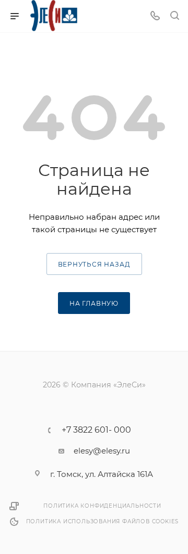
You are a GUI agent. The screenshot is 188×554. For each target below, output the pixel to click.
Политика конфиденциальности (102, 505)
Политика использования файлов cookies (102, 521)
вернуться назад (94, 264)
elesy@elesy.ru (102, 451)
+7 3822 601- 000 (96, 430)
